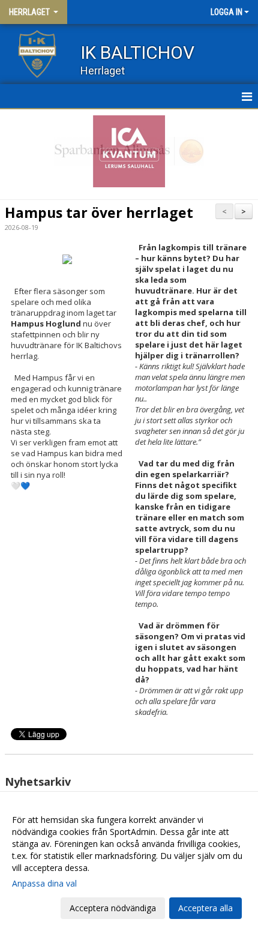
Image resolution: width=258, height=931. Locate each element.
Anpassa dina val (44, 883)
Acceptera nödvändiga (113, 908)
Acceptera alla (205, 908)
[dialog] (129, 863)
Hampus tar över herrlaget (99, 212)
